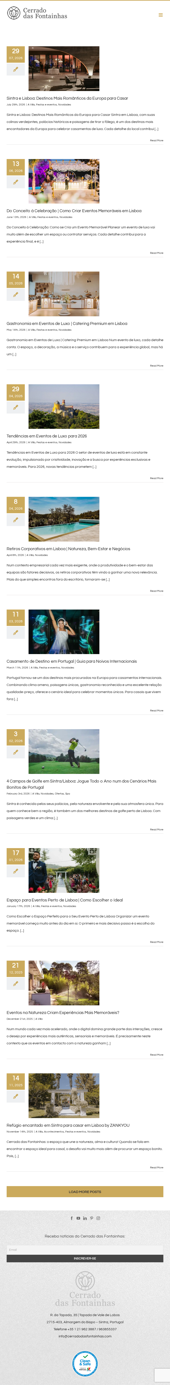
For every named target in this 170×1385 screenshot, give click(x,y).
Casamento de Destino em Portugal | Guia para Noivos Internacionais (72, 661)
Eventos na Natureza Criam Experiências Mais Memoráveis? (63, 1012)
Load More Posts (85, 1192)
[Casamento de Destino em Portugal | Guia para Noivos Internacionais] (64, 632)
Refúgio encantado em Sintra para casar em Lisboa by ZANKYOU (68, 1125)
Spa (67, 793)
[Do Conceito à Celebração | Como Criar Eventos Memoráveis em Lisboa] (64, 181)
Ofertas (59, 793)
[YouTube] (78, 1218)
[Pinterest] (91, 1218)
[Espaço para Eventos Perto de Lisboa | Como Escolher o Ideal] (64, 870)
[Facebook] (71, 1218)
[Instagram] (98, 1218)
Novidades (64, 104)
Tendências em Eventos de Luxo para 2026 (47, 436)
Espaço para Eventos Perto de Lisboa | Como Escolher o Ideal (65, 900)
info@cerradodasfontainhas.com (85, 1336)
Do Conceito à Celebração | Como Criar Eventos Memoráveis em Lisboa (74, 211)
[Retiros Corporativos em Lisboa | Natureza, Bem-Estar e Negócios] (64, 519)
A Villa (31, 104)
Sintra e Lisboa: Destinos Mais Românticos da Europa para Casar (67, 98)
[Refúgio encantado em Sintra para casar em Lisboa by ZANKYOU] (64, 1095)
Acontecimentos (54, 1131)
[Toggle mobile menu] (161, 15)
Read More (156, 140)
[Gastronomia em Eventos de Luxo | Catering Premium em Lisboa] (64, 294)
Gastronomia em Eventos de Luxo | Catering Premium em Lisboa (67, 323)
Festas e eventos (46, 104)
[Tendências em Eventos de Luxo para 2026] (64, 406)
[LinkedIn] (85, 1218)
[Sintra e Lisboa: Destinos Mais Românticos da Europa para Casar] (64, 68)
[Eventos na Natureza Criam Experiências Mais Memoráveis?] (64, 983)
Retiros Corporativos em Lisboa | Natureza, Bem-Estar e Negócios (68, 549)
